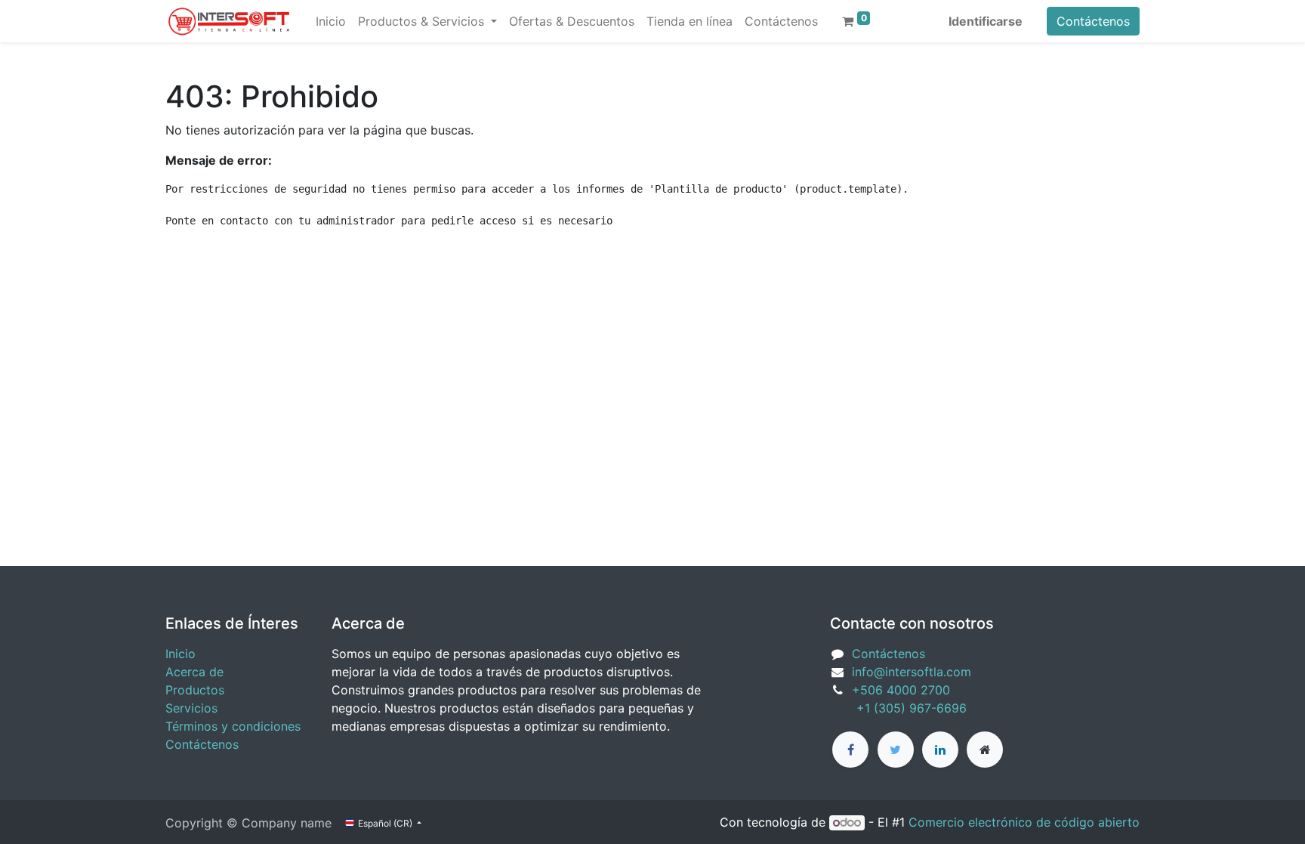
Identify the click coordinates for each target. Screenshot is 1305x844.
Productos (194, 689)
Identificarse (986, 21)
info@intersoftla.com (911, 671)
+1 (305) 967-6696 (898, 708)
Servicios (191, 708)
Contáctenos (1093, 21)
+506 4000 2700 (903, 689)
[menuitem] (331, 21)
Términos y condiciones (233, 726)
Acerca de (194, 671)
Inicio (180, 653)
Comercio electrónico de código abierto (1024, 822)
